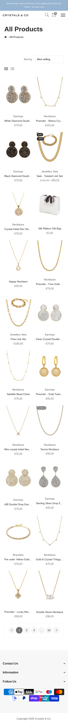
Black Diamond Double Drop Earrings (25, 176)
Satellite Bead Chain (18, 394)
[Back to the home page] (5, 37)
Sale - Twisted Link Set (50, 176)
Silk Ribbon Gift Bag (49, 228)
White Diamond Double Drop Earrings (26, 120)
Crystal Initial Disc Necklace (20, 229)
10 (49, 630)
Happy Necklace (18, 281)
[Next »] (56, 630)
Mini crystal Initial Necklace (19, 449)
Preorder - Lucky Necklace (19, 611)
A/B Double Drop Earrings (19, 504)
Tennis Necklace (49, 449)
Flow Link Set (18, 339)
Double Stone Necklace (49, 612)
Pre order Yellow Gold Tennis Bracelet (26, 559)
